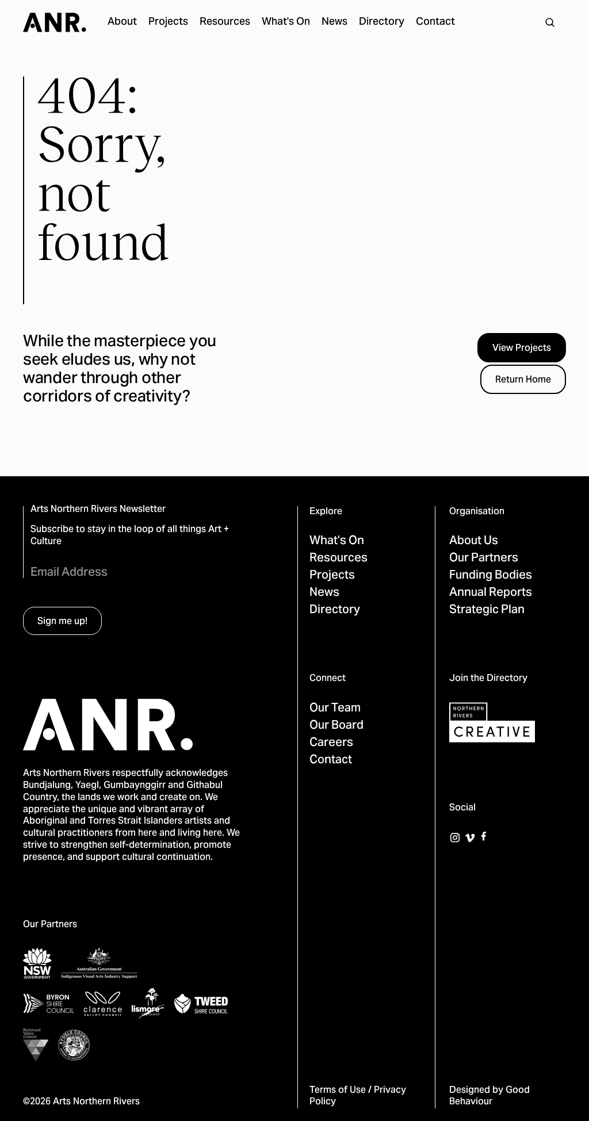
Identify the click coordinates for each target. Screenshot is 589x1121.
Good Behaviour (489, 1096)
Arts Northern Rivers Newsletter (98, 510)
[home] (54, 22)
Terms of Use (337, 1090)
